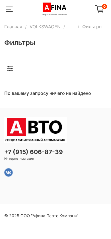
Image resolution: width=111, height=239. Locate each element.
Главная (13, 26)
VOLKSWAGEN (45, 26)
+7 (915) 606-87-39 (33, 151)
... (71, 26)
